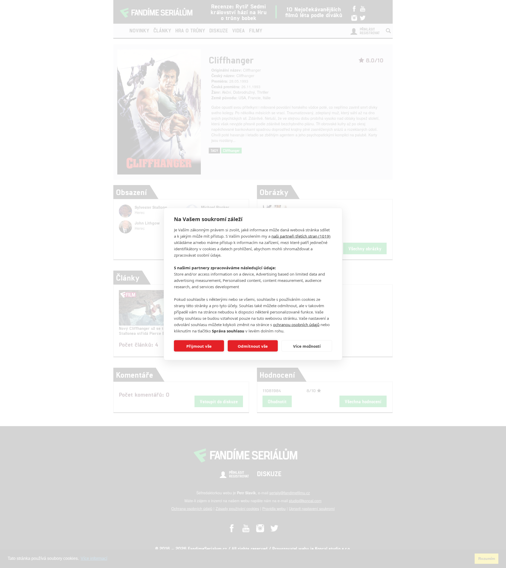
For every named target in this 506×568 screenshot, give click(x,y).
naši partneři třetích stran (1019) (300, 236)
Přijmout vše (199, 345)
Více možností (307, 345)
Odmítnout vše (253, 345)
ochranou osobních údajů (296, 324)
